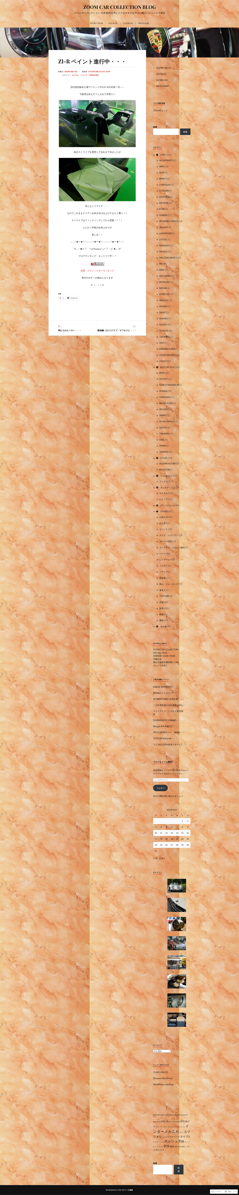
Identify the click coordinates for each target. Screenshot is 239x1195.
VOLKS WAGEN (166, 355)
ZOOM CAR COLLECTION (165, 649)
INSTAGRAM (143, 23)
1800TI (172, 1115)
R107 (170, 1122)
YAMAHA (164, 452)
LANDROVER (165, 233)
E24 (160, 1122)
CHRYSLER (164, 184)
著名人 (162, 590)
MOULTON (164, 469)
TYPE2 (174, 1122)
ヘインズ (161, 1142)
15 (182, 833)
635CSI (167, 1115)
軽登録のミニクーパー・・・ (167, 693)
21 (177, 839)
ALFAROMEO (165, 160)
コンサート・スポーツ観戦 (172, 547)
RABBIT (163, 415)
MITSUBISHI (165, 276)
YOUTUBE (164, 596)
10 (156, 833)
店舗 (161, 602)
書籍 (161, 620)
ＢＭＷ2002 (181, 1146)
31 (156, 851)
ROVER (162, 306)
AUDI (161, 172)
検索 (155, 127)
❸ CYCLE (161, 458)
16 (188, 833)
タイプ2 (155, 1142)
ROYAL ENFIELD (167, 421)
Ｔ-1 (186, 1146)
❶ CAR (160, 154)
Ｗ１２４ (160, 1150)
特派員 (162, 578)
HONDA (163, 215)
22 (182, 839)
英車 (175, 1146)
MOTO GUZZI (166, 403)
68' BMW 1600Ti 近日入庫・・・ (168, 699)
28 (177, 845)
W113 (178, 1122)
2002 (175, 1115)
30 (188, 845)
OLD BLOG (113, 23)
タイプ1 (185, 1136)
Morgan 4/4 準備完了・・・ (166, 726)
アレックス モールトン (167, 1127)
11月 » (162, 858)
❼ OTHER (162, 511)
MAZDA (163, 251)
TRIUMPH (164, 337)
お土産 (162, 523)
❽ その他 (161, 626)
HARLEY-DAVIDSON (169, 385)
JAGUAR (163, 227)
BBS (154, 1122)
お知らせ (163, 517)
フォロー (160, 788)
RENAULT (164, 300)
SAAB (162, 312)
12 (166, 833)
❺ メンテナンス (164, 487)
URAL (162, 439)
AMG (161, 166)
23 (188, 839)
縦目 (172, 1146)
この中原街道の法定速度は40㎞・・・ (171, 705)
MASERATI (164, 245)
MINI (161, 270)
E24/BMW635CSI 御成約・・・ (168, 720)
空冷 (166, 1146)
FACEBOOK (128, 23)
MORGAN (164, 282)
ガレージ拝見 (165, 541)
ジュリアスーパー (171, 1136)
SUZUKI (163, 324)
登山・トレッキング (168, 584)
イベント (163, 529)
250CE (158, 1115)
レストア (84, 75)
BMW (162, 178)
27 (172, 845)
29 (182, 845)
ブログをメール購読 (162, 762)
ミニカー (163, 565)
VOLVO (163, 361)
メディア (163, 571)
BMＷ (162, 373)
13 (172, 833)
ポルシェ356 (174, 1141)
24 (156, 845)
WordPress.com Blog (163, 1084)
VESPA (162, 445)
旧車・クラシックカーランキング (97, 270)
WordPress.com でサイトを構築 (119, 1190)
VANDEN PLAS (166, 349)
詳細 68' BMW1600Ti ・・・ (166, 686)
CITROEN (164, 190)
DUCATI (163, 379)
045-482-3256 (160, 652)
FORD (162, 209)
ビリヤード (164, 559)
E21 (157, 1122)
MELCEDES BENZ (167, 257)
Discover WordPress (163, 1078)
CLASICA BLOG (160, 1072)
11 (161, 833)
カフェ (181, 1132)
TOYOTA (163, 330)
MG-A (164, 1121)
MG (161, 263)
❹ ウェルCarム (164, 475)
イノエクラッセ (180, 1127)
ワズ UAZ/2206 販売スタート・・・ (170, 744)
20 (172, 839)
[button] (176, 886)
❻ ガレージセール (165, 505)
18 (161, 839)
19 (166, 839)
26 (166, 845)
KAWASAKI (94, 75)
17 (156, 839)
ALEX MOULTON (167, 463)
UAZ (161, 342)
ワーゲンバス (159, 1146)
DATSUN (163, 203)
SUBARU (163, 318)
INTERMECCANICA (168, 221)
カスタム (75, 75)
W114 (183, 1121)
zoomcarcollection (99, 72)
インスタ (163, 481)
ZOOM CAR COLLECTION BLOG (119, 7)
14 (177, 833)
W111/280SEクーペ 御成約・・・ (170, 732)
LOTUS (162, 239)
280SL (163, 1115)
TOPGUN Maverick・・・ (165, 738)
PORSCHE (164, 294)
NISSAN (163, 288)
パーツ (162, 553)
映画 (161, 614)
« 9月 (155, 858)
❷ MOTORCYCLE (165, 367)
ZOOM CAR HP (96, 23)
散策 (161, 608)
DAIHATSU (164, 197)
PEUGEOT (164, 409)
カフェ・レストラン (168, 535)
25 (161, 845)
